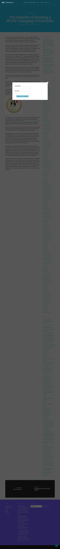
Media (42, 2)
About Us (47, 2)
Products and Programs (29, 2)
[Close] (47, 83)
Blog (38, 2)
